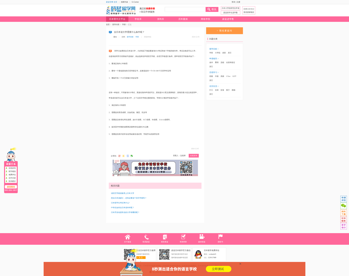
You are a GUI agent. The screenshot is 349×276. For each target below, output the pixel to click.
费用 (217, 62)
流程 (222, 62)
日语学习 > (214, 72)
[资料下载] (343, 212)
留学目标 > (214, 49)
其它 (229, 53)
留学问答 (115, 24)
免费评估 (12, 175)
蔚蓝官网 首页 (111, 2)
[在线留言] (343, 219)
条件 (211, 62)
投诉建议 (12, 181)
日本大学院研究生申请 (230, 8)
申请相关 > (214, 59)
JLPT (234, 76)
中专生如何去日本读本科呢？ (122, 208)
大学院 (217, 53)
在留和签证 (230, 62)
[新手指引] (343, 226)
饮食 (222, 90)
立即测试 (218, 269)
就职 (224, 53)
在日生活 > (214, 86)
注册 (238, 2)
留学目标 (130, 37)
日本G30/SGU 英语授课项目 (248, 10)
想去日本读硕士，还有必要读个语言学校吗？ (129, 198)
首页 (108, 24)
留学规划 (12, 171)
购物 (233, 90)
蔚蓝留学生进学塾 (230, 13)
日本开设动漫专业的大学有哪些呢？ (125, 212)
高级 (222, 76)
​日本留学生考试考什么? (120, 203)
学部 (124, 24)
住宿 (217, 90)
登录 (233, 2)
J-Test (228, 76)
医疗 (228, 90)
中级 (217, 76)
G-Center (135, 2)
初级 (211, 76)
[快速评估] (343, 199)
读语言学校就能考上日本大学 (122, 193)
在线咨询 (12, 168)
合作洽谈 (12, 178)
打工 (211, 90)
